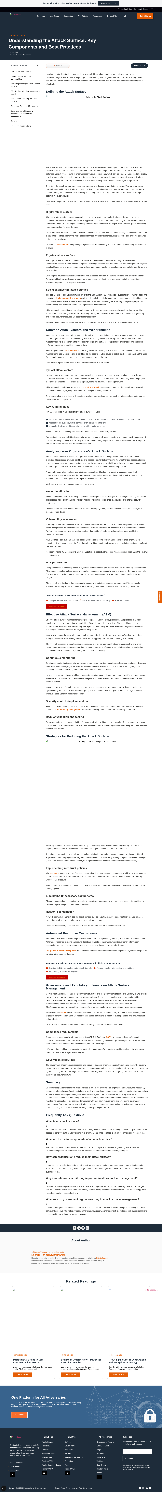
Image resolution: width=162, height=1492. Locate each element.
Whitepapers (101, 1457)
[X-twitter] (143, 1488)
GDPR (63, 1012)
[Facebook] (87, 1228)
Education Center (17, 35)
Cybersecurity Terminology (107, 1442)
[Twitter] (83, 1228)
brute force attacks (92, 387)
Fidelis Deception (48, 1453)
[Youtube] (150, 1488)
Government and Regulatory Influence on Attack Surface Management (22, 113)
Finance (68, 1453)
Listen (59, 66)
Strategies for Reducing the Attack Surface (24, 100)
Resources (97, 16)
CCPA (108, 1037)
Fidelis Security (102, 1258)
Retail (67, 1465)
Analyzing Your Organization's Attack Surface (25, 85)
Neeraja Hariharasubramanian (48, 1254)
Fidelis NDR (46, 1446)
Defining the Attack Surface (21, 71)
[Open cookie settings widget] (3, 1488)
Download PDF (139, 66)
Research (100, 1453)
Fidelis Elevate (47, 1442)
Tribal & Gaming (71, 1469)
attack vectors (70, 351)
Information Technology (74, 1457)
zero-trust (54, 873)
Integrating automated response (61, 951)
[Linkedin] (79, 1228)
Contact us (160, 596)
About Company (16, 1463)
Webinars (100, 1461)
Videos (99, 1473)
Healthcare (69, 1450)
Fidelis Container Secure (51, 1465)
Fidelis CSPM (47, 1461)
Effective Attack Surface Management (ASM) (25, 92)
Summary (14, 121)
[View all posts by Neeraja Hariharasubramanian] (49, 1252)
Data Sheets (101, 1465)
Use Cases (54, 16)
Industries (68, 16)
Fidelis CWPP (47, 1469)
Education (69, 1461)
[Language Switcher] (152, 9)
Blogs (99, 1450)
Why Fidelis (83, 16)
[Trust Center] (83, 1488)
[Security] (91, 1488)
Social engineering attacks (68, 298)
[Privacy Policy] (60, 1488)
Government (69, 1446)
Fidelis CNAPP (48, 1457)
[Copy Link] (74, 1228)
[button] (125, 16)
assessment (62, 245)
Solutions (41, 16)
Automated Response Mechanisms (24, 106)
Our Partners (15, 1466)
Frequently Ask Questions (21, 126)
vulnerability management (69, 710)
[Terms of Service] (71, 1488)
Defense (68, 1442)
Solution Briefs (102, 1469)
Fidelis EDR (46, 1450)
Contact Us (112, 16)
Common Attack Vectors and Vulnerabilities (22, 77)
